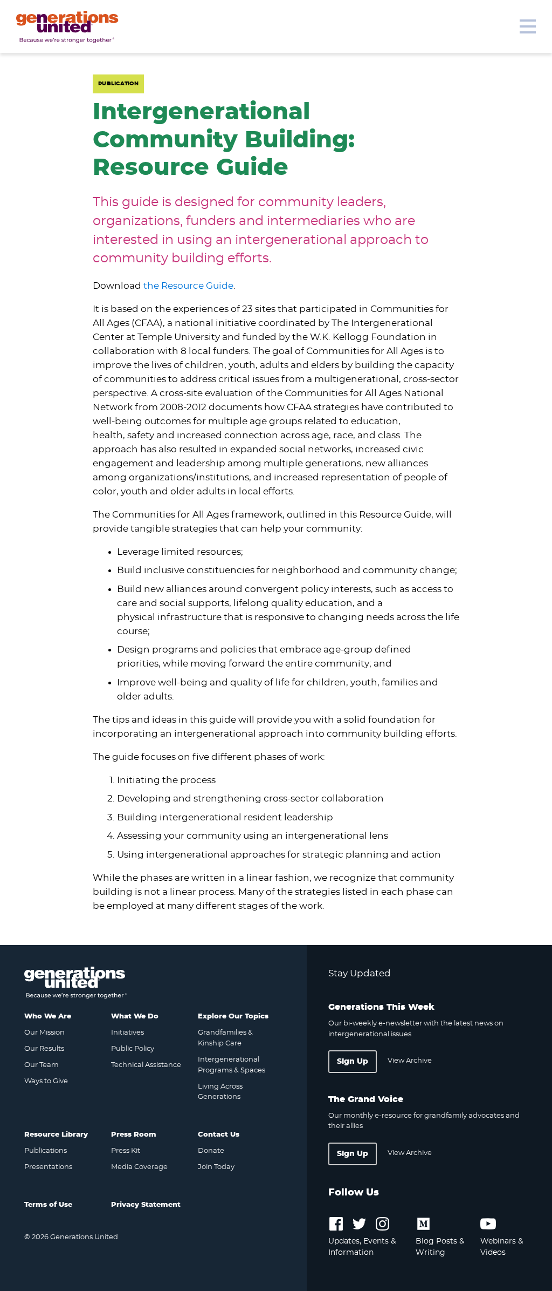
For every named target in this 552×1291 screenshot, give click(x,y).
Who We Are (47, 1016)
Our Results (44, 1048)
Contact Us (218, 1134)
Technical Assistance (146, 1065)
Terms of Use (48, 1204)
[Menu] (527, 26)
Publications (45, 1150)
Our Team (41, 1065)
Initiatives (127, 1032)
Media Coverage (139, 1167)
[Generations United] (67, 27)
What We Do (134, 1016)
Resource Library (56, 1134)
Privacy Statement (146, 1204)
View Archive (410, 1060)
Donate (211, 1150)
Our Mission (44, 1032)
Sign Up (352, 1061)
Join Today (216, 1167)
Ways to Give (46, 1081)
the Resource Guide (188, 285)
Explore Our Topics (233, 1016)
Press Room (133, 1134)
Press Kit (125, 1150)
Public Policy (132, 1048)
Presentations (48, 1167)
